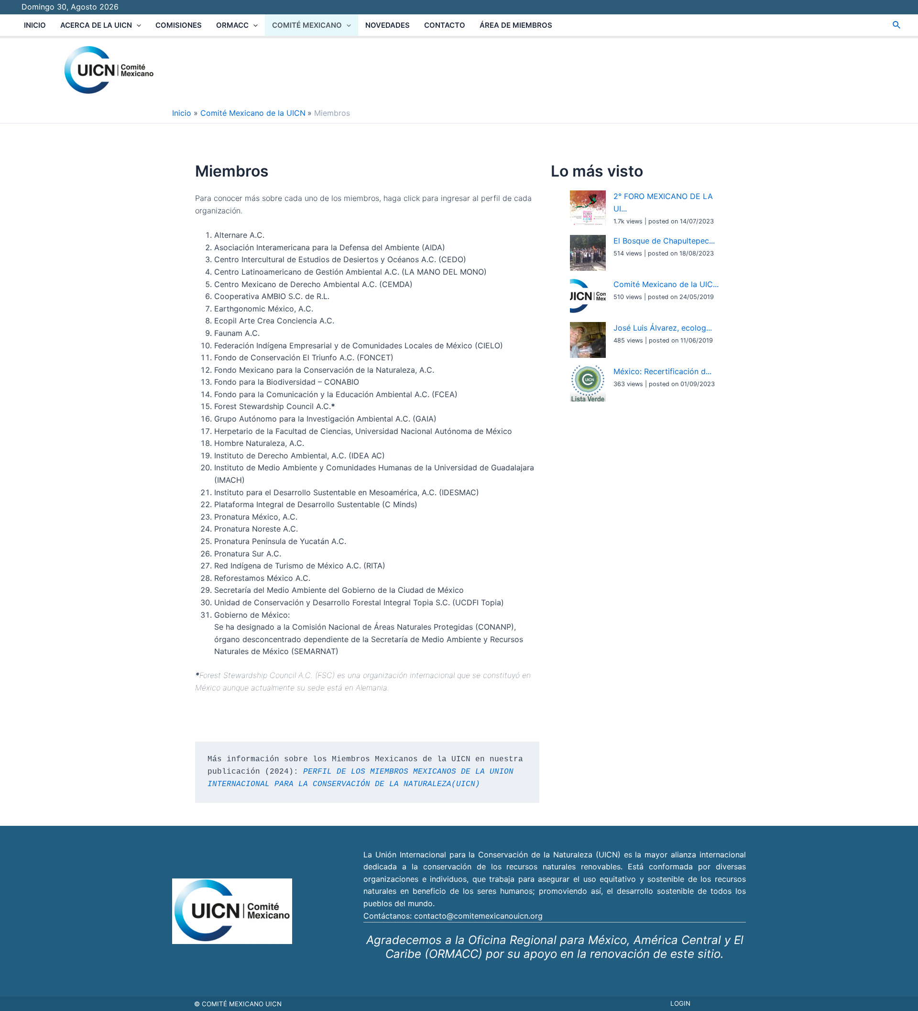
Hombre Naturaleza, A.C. (259, 443)
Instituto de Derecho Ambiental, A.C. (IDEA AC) (299, 455)
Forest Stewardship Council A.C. (274, 406)
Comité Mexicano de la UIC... (666, 284)
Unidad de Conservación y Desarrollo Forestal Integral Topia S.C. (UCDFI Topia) (359, 602)
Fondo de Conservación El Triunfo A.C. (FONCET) (305, 357)
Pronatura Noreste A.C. (256, 528)
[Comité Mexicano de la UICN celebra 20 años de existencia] (588, 296)
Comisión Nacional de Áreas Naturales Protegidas (382, 627)
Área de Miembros (516, 25)
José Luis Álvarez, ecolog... (662, 328)
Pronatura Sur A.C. (247, 553)
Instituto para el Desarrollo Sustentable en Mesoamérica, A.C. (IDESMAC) (346, 492)
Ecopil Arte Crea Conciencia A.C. (274, 320)
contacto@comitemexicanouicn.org (478, 916)
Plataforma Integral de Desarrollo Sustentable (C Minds (314, 504)
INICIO (35, 25)
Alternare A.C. (239, 235)
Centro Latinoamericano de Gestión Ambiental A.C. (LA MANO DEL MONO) (350, 272)
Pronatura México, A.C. (255, 517)
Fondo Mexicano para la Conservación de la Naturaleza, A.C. (325, 370)
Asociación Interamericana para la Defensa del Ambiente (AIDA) (329, 247)
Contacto (444, 25)
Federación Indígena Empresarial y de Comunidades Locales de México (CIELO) (358, 345)
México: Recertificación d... (662, 371)
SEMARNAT (315, 651)
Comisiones (178, 25)
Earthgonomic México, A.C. (263, 308)
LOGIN (680, 1003)
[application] (136, 25)
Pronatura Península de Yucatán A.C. (281, 541)
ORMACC (232, 25)
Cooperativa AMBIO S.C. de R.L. (271, 296)
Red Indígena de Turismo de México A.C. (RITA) (301, 565)
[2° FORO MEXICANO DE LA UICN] (588, 208)
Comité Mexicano (307, 25)
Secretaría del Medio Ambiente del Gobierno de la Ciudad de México (339, 590)
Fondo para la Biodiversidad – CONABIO (286, 382)
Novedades (387, 25)
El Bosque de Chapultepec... (664, 240)
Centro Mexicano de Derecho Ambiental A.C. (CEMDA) (313, 284)
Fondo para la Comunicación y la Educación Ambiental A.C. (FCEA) (336, 394)
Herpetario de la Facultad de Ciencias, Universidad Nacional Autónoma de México (363, 431)
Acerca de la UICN (96, 25)
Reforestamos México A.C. (262, 578)
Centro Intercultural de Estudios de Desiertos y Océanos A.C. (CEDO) (340, 259)
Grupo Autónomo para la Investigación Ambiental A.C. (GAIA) (325, 418)
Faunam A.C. (237, 333)
